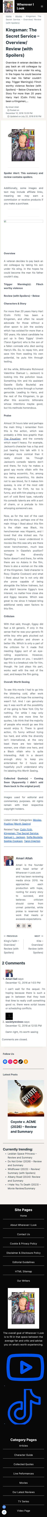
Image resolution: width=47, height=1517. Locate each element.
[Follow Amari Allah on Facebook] (18, 925)
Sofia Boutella (34, 837)
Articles (23, 1445)
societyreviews (14, 1021)
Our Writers (23, 1280)
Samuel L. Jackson (14, 837)
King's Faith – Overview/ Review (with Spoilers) (11, 944)
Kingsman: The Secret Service (21, 833)
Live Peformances (23, 1473)
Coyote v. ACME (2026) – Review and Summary (24, 1127)
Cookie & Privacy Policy (23, 1243)
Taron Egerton (32, 841)
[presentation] (26, 1098)
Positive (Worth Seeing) (17, 823)
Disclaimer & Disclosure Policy (24, 1252)
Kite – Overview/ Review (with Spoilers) (35, 944)
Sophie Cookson (13, 841)
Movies (18, 16)
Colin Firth (26, 829)
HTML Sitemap (23, 1271)
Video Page (23, 1510)
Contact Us (23, 1234)
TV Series (23, 1501)
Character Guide (23, 1455)
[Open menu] (42, 6)
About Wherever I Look (23, 1225)
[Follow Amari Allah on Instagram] (23, 925)
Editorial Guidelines (23, 1262)
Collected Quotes (24, 1464)
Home (9, 16)
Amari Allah (13, 107)
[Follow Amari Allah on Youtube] (29, 925)
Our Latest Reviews (24, 1492)
